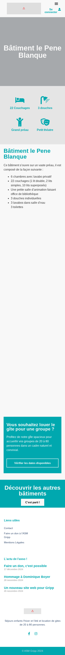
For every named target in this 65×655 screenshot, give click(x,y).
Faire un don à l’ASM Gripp (16, 535)
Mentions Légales (14, 542)
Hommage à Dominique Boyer (27, 577)
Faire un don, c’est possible (25, 566)
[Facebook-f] (29, 633)
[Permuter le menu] (56, 3)
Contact (8, 528)
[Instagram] (36, 633)
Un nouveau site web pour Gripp (29, 588)
